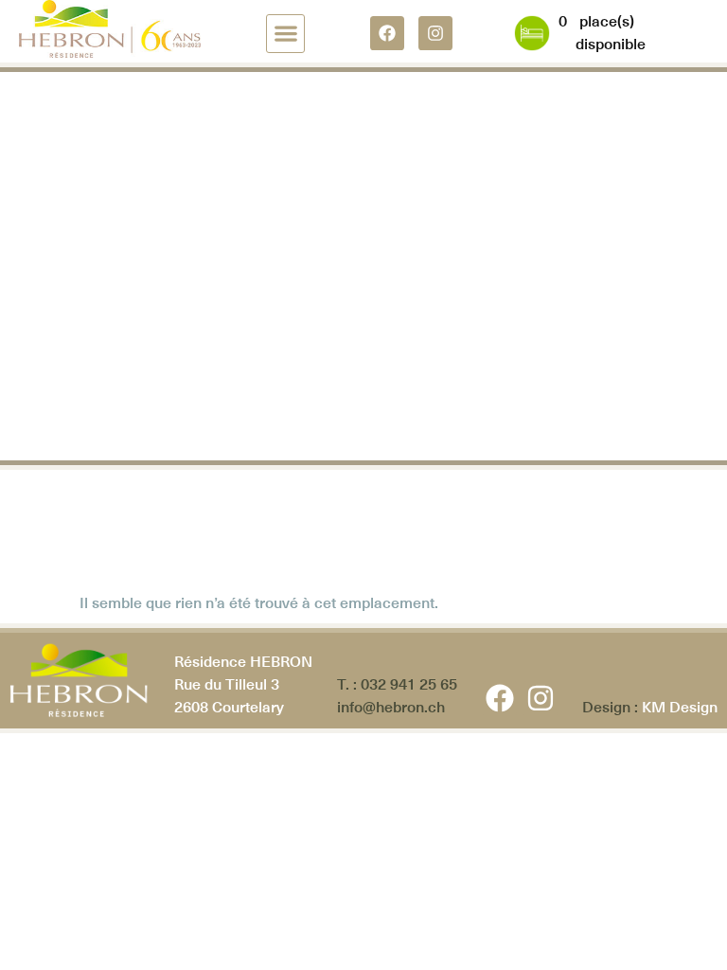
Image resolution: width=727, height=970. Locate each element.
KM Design (680, 707)
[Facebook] (387, 33)
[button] (285, 33)
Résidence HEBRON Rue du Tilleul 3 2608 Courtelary (243, 684)
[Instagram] (435, 33)
